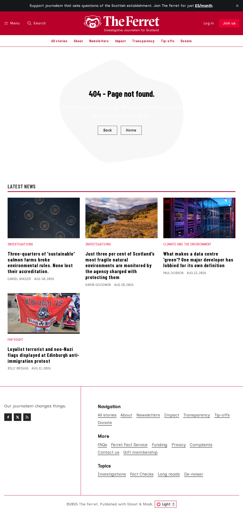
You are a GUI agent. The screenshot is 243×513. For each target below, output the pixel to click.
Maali (147, 504)
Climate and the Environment (187, 244)
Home (131, 130)
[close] (237, 5)
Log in (209, 23)
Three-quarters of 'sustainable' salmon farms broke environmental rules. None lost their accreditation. (41, 262)
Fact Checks (142, 473)
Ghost (132, 504)
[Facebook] (8, 417)
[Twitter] (17, 417)
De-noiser (193, 473)
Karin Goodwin (98, 285)
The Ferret (88, 504)
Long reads (169, 473)
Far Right (15, 339)
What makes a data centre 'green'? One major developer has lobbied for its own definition (198, 259)
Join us (229, 23)
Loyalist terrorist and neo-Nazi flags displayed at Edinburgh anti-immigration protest (43, 355)
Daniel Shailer (19, 279)
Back (107, 130)
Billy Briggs (18, 368)
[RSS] (27, 417)
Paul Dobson (173, 273)
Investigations (20, 244)
